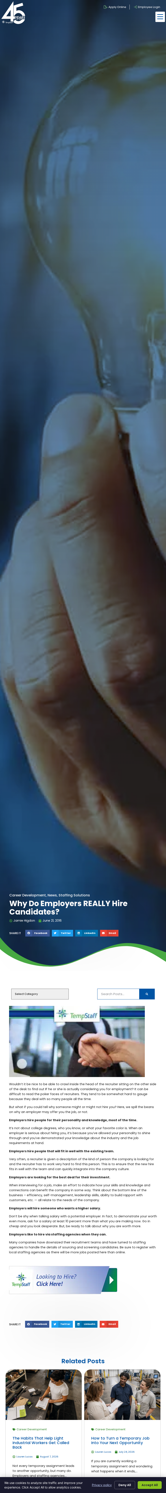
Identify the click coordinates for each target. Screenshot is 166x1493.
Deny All (124, 1485)
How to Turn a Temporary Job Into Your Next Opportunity (120, 1440)
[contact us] (63, 1293)
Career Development (32, 1429)
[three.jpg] (77, 1076)
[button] (160, 17)
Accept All (150, 1485)
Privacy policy (102, 1485)
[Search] (147, 994)
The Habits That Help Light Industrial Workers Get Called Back (41, 1443)
